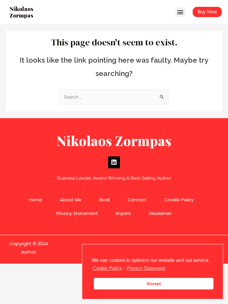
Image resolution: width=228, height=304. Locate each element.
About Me (70, 200)
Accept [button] (154, 283)
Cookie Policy (179, 200)
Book (104, 200)
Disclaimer (160, 213)
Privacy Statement (77, 213)
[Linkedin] (114, 162)
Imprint (123, 213)
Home (35, 200)
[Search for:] (114, 97)
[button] (180, 12)
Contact (137, 200)
